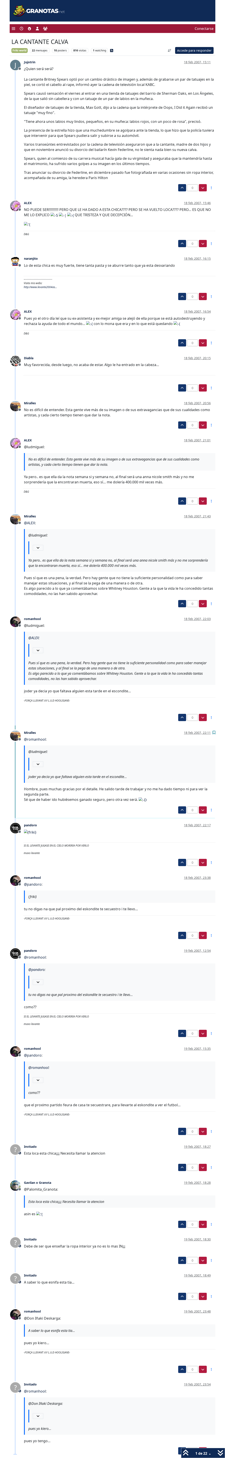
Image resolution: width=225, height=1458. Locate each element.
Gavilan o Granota (37, 1183)
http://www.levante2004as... (40, 287)
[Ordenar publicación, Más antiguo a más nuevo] (170, 50)
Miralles (30, 403)
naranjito (31, 258)
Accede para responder (194, 50)
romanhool (32, 619)
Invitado (30, 1146)
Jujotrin (29, 62)
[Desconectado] (17, 205)
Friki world (20, 50)
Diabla (28, 358)
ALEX (28, 203)
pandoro (30, 825)
